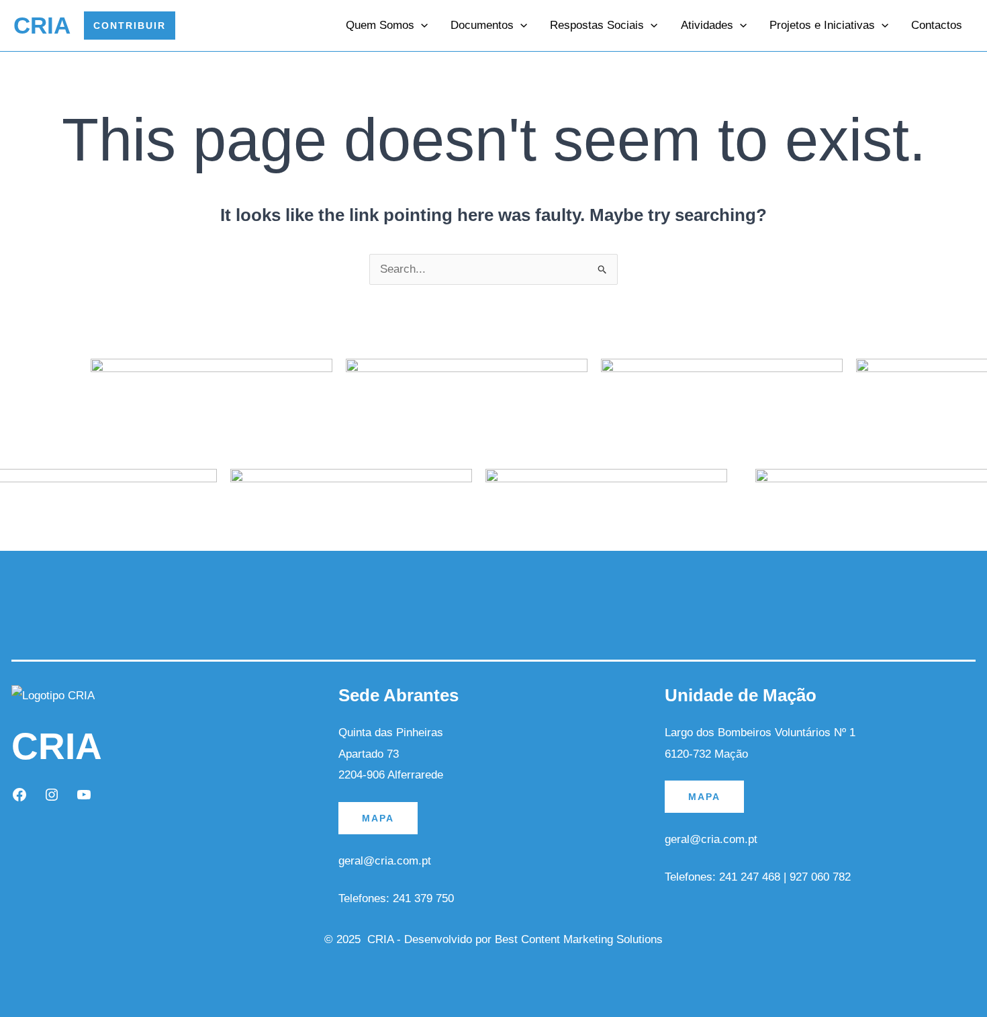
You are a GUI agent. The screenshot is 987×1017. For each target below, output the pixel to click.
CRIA (41, 25)
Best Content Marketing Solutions (579, 939)
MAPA (378, 818)
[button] (129, 25)
